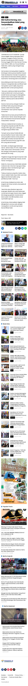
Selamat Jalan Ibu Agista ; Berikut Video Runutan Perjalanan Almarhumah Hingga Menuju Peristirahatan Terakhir (12, 539)
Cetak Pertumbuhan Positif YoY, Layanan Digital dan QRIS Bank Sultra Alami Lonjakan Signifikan (7, 245)
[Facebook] (16, 228)
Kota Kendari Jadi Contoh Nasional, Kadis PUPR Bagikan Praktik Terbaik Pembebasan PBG (6, 274)
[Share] (25, 28)
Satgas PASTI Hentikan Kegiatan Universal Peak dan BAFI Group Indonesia (11, 643)
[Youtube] (11, 669)
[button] (20, 2)
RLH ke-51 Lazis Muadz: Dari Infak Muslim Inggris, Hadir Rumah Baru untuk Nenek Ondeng (12, 582)
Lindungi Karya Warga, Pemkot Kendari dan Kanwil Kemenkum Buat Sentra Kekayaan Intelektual (18, 443)
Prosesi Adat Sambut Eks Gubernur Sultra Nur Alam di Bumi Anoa (13, 550)
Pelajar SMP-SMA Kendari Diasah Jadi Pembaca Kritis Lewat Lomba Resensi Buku (21, 260)
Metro (6, 17)
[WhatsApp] (25, 228)
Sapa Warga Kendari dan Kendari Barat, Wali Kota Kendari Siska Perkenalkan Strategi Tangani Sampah (7, 289)
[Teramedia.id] (9, 2)
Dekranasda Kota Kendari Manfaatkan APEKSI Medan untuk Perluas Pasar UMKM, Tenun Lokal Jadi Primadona (13, 627)
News (3, 17)
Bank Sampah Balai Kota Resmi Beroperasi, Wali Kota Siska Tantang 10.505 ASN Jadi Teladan (6, 260)
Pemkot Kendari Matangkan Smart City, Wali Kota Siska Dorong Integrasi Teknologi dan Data (20, 289)
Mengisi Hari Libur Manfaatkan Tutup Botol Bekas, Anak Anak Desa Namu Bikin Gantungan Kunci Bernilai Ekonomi (13, 593)
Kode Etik (10, 675)
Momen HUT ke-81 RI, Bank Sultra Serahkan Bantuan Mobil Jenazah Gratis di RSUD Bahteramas (21, 318)
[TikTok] (14, 669)
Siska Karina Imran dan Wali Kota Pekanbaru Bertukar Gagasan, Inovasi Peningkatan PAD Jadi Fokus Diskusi (13, 632)
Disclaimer (4, 677)
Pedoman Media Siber (15, 677)
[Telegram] (22, 228)
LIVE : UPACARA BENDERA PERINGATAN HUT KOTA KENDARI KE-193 (12, 533)
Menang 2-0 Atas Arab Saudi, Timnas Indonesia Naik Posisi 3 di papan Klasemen (13, 527)
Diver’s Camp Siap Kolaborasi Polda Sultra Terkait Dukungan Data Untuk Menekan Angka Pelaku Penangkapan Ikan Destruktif (20, 245)
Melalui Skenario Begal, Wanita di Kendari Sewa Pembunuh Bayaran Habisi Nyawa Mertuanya (13, 544)
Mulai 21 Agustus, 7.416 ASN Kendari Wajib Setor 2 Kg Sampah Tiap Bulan (17, 451)
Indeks (3, 679)
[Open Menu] (23, 2)
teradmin (3, 27)
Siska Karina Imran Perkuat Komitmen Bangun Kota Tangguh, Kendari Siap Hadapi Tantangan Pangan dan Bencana (13, 638)
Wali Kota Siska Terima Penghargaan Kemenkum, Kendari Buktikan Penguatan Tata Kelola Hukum (7, 304)
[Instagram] (8, 669)
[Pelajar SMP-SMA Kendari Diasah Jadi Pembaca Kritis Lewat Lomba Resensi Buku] (21, 253)
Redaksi (3, 675)
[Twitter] (19, 228)
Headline (18, 299)
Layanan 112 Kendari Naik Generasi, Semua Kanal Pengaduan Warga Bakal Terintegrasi (7, 318)
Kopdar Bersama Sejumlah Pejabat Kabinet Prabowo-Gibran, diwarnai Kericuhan (12, 649)
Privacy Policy (19, 675)
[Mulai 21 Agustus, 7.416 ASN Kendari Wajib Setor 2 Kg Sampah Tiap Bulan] (5, 453)
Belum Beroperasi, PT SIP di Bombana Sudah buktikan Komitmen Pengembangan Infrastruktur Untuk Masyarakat (13, 577)
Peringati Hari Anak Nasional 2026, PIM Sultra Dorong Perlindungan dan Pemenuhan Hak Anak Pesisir (13, 599)
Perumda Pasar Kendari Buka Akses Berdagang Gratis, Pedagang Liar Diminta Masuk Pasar (20, 274)
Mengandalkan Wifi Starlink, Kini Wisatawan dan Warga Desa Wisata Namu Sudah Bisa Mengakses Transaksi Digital (13, 588)
